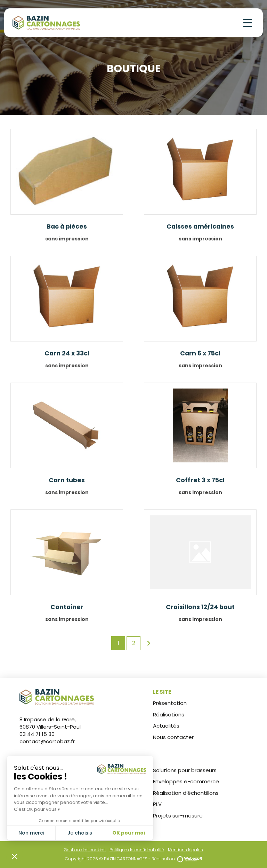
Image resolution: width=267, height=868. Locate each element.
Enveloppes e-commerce (186, 781)
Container (66, 607)
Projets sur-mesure (178, 815)
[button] (14, 856)
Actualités (166, 725)
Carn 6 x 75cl (200, 353)
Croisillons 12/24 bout (200, 607)
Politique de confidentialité (137, 850)
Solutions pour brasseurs (185, 770)
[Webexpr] (189, 859)
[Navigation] (247, 23)
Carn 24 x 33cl (66, 353)
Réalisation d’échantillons (186, 793)
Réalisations (168, 714)
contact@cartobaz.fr (47, 741)
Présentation (170, 703)
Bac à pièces (67, 226)
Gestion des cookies (85, 850)
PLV (157, 804)
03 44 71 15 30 (37, 734)
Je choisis (79, 832)
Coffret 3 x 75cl (200, 480)
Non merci (31, 832)
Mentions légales (185, 850)
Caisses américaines (200, 226)
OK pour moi (128, 832)
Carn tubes (67, 480)
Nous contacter (173, 737)
